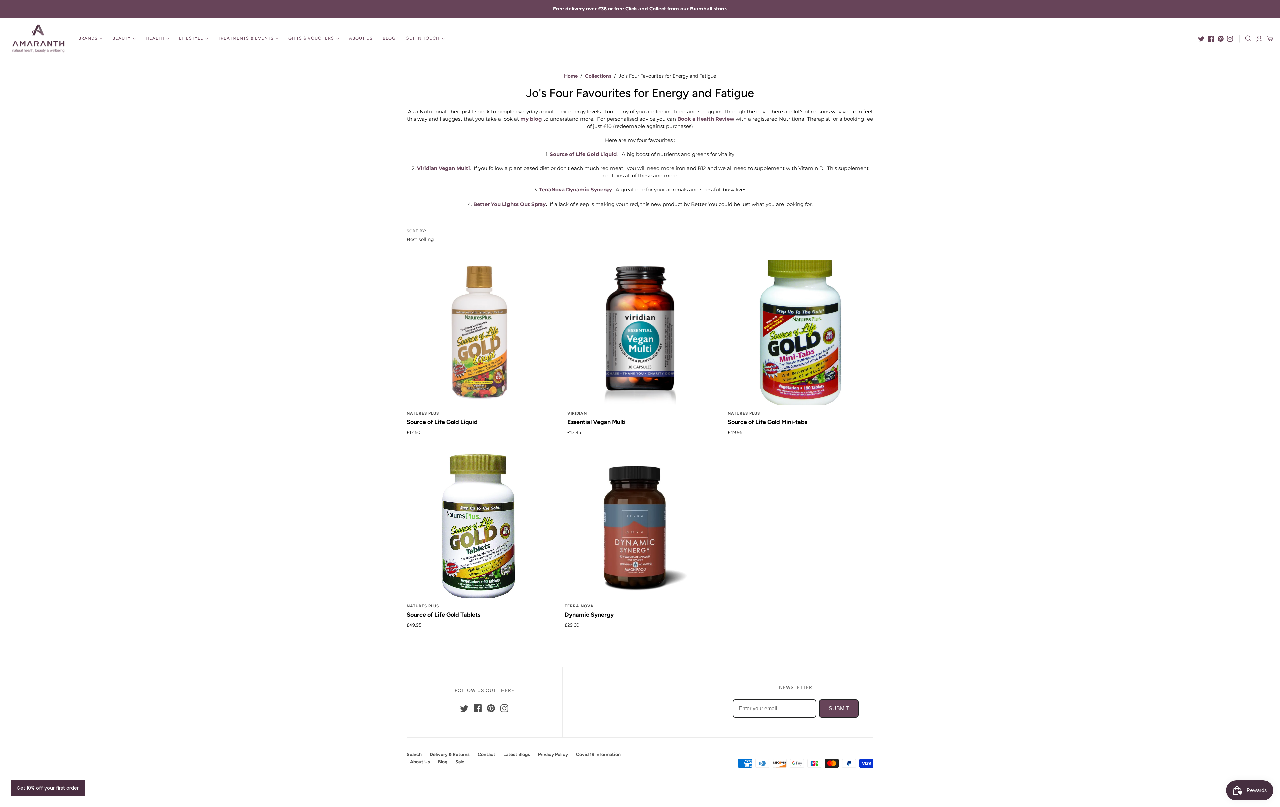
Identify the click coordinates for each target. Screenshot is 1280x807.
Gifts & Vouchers (311, 38)
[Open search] (1248, 38)
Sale (459, 762)
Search (414, 754)
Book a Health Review (705, 119)
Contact (486, 754)
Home (571, 76)
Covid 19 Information (598, 754)
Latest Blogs (516, 754)
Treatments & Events (246, 38)
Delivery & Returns (450, 754)
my (530, 119)
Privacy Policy (553, 754)
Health (155, 38)
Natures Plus (423, 413)
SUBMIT (839, 708)
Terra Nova (579, 606)
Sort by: (416, 231)
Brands (88, 38)
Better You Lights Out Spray (509, 204)
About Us (361, 38)
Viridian (577, 413)
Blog (389, 38)
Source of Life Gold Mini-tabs (767, 422)
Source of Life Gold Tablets (443, 614)
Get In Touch (423, 38)
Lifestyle (191, 38)
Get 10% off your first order (48, 788)
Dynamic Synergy (589, 614)
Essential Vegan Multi (596, 422)
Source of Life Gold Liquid (442, 422)
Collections (598, 76)
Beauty (121, 38)
